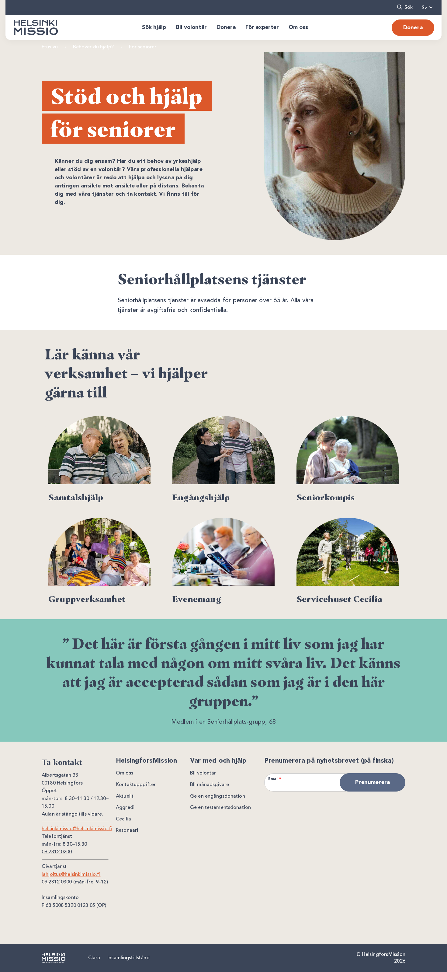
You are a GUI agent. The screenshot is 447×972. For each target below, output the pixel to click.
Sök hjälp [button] (154, 27)
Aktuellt (124, 796)
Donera (413, 27)
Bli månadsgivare (209, 784)
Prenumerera (372, 782)
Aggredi (125, 807)
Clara (94, 958)
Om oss (124, 773)
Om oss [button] (298, 27)
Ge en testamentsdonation (220, 807)
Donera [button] (226, 27)
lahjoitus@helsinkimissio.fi (71, 874)
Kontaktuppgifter (136, 784)
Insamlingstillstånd (128, 958)
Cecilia (123, 819)
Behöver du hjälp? (93, 47)
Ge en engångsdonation (217, 796)
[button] (404, 7)
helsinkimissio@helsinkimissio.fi (77, 829)
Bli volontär (203, 773)
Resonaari (127, 830)
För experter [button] (262, 27)
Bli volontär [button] (191, 27)
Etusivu (50, 47)
